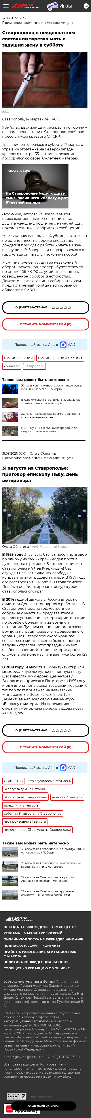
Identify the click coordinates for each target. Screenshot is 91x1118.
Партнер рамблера (41, 1096)
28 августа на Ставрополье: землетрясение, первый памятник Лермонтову (51, 864)
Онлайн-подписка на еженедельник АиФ (43, 939)
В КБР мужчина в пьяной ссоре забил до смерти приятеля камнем (49, 429)
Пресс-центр (64, 927)
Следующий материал (43, 1106)
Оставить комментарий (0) (45, 324)
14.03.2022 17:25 (14, 18)
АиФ (5, 111)
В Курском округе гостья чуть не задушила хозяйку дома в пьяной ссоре (51, 401)
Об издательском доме (26, 927)
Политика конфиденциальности (36, 962)
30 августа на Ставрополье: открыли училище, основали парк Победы (53, 850)
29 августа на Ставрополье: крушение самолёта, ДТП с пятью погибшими (47, 893)
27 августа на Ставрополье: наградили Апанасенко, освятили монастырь (48, 879)
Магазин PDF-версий (43, 933)
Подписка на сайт (21, 946)
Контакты (51, 946)
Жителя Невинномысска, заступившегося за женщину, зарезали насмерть (51, 387)
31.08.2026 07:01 (14, 454)
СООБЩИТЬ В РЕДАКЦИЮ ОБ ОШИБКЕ (37, 968)
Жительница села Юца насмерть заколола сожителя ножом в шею (50, 415)
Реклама (12, 933)
